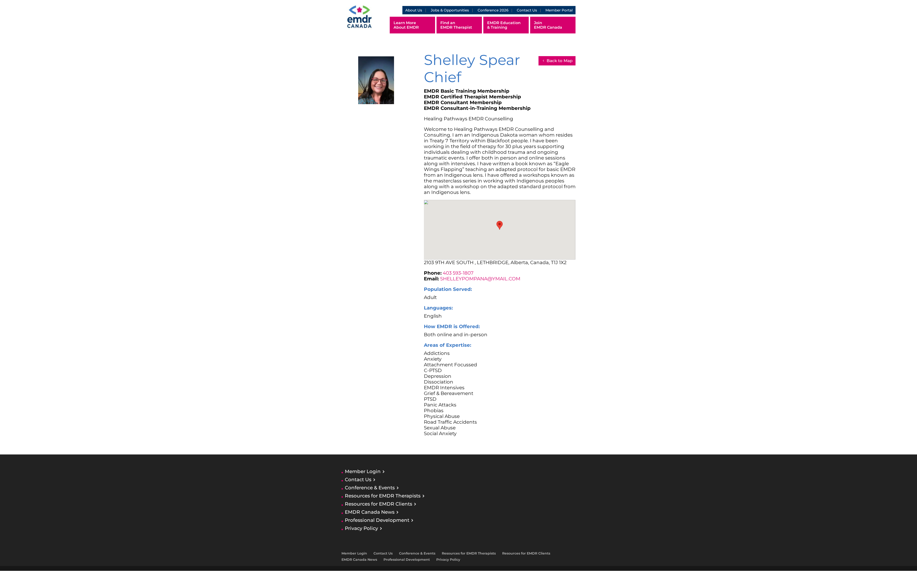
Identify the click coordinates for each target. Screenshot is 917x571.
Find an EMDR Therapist (456, 25)
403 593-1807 (458, 273)
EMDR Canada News (370, 512)
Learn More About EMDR (406, 25)
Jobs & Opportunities (450, 10)
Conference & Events (370, 488)
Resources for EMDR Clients (378, 504)
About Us (413, 10)
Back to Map (560, 60)
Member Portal (559, 10)
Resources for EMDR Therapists (383, 496)
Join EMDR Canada (548, 25)
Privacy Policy (361, 528)
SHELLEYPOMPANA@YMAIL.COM (480, 279)
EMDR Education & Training (504, 25)
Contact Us (527, 10)
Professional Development (377, 520)
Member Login (363, 471)
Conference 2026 (493, 10)
